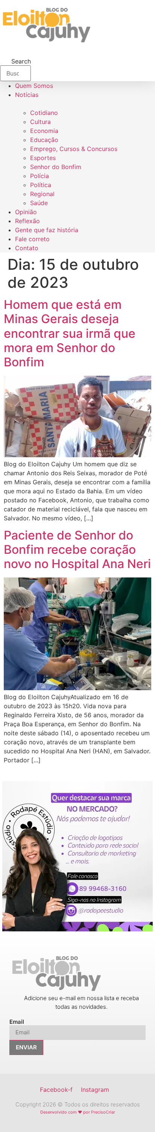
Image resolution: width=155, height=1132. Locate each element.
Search (21, 61)
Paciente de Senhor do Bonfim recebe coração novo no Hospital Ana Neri (77, 549)
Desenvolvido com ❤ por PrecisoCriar (77, 1112)
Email (16, 1022)
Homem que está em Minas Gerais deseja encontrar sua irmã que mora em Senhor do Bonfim (69, 333)
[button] (2, 2)
